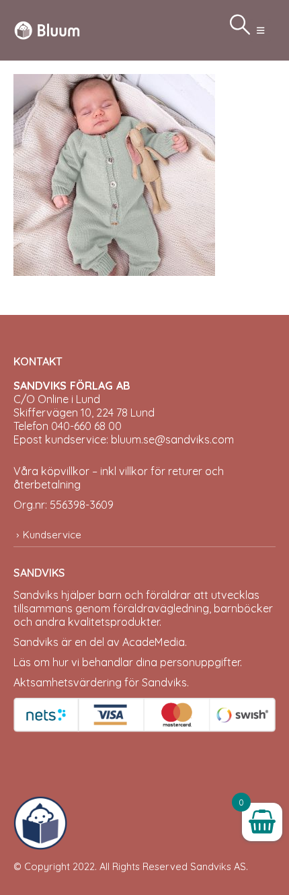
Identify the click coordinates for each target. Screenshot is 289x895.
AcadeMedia (153, 642)
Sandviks (35, 595)
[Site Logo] (47, 30)
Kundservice (52, 534)
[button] (260, 30)
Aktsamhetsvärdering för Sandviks (100, 682)
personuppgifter (200, 662)
